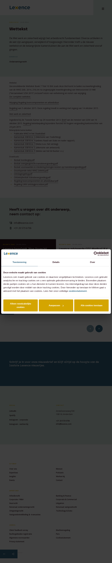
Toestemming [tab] (19, 262)
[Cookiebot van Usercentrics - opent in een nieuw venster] (96, 253)
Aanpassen (54, 305)
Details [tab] (56, 262)
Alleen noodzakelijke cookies (20, 305)
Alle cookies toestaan (91, 305)
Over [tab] (92, 262)
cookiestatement (78, 291)
